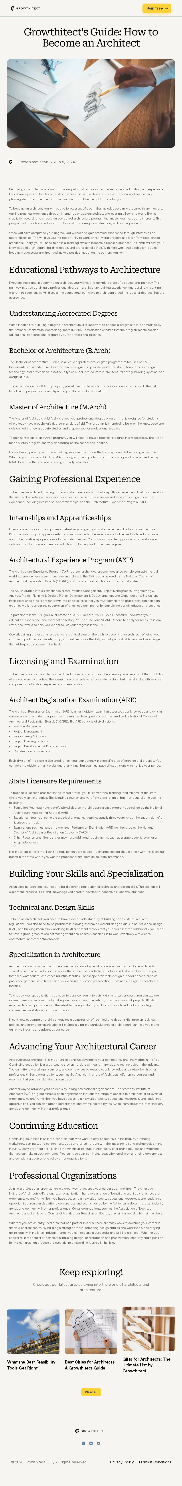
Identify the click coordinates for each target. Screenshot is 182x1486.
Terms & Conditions (154, 1462)
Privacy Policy (122, 1462)
